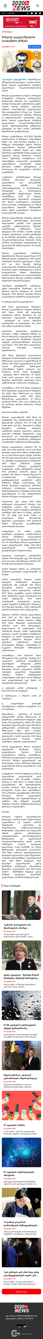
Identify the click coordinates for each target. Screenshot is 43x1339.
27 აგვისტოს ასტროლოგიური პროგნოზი (19, 1173)
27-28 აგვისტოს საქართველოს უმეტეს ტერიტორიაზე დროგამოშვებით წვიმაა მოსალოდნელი (20, 1027)
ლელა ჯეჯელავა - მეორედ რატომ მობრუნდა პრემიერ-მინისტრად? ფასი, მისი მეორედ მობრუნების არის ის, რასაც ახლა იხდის (21, 977)
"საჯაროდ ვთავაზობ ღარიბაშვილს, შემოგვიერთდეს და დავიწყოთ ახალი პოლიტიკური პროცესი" (20, 1224)
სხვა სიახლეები (12, 885)
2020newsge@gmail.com (27, 1316)
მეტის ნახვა (21, 1291)
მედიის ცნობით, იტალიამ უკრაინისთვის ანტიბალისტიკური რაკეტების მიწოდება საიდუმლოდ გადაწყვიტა (21, 1077)
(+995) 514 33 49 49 (25, 1318)
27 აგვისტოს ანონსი (14, 1125)
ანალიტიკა (7, 31)
